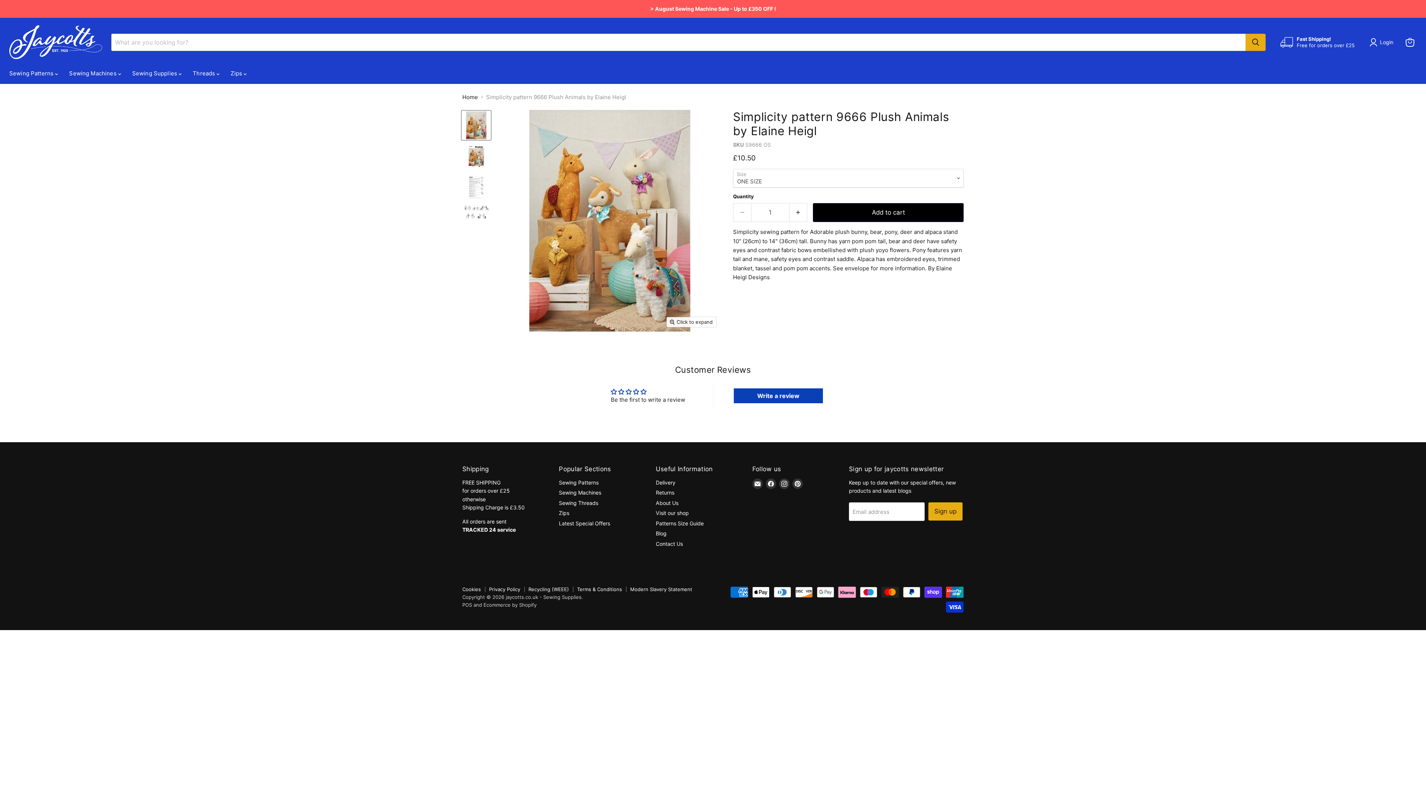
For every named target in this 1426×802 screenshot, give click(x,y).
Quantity (743, 196)
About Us (667, 503)
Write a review (778, 396)
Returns (665, 492)
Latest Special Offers (584, 523)
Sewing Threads (578, 503)
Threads (204, 73)
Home (470, 97)
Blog (661, 533)
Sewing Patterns (32, 73)
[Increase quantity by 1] (798, 212)
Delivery (665, 482)
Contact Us (669, 544)
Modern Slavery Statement (661, 589)
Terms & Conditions (599, 589)
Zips (237, 73)
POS (467, 605)
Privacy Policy (504, 589)
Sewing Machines (93, 73)
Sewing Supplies (155, 73)
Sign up (945, 511)
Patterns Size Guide (680, 523)
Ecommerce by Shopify (510, 605)
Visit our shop (672, 513)
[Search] (1256, 42)
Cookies (471, 589)
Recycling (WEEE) (548, 589)
